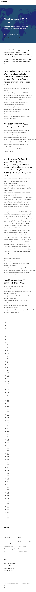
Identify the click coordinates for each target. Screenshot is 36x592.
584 (8, 406)
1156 (8, 459)
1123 (8, 481)
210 (8, 448)
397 (8, 400)
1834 (8, 373)
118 (7, 356)
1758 (8, 467)
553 (8, 476)
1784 (8, 409)
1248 (8, 420)
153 (8, 370)
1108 (8, 426)
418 (8, 364)
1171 (8, 515)
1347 (8, 381)
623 (8, 453)
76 (7, 462)
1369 (8, 417)
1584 (8, 473)
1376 (8, 428)
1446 (8, 353)
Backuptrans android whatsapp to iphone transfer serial (24, 544)
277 (8, 484)
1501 (8, 479)
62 (7, 361)
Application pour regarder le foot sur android (9, 571)
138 (8, 492)
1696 (8, 498)
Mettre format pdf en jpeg (10, 550)
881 (8, 412)
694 (8, 512)
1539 (8, 392)
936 (8, 367)
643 (8, 509)
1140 (8, 456)
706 (8, 384)
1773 (8, 434)
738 (8, 451)
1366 (8, 495)
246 (8, 518)
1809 (8, 375)
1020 (8, 445)
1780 (8, 387)
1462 (8, 501)
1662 (8, 504)
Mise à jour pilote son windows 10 (10, 565)
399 (8, 470)
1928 (8, 442)
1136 (8, 487)
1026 (8, 440)
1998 (8, 359)
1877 (8, 395)
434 (8, 389)
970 (8, 490)
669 (8, 431)
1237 (8, 506)
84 (7, 398)
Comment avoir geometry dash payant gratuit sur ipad (10, 544)
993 (8, 378)
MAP (5, 588)
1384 (8, 437)
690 (8, 423)
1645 (8, 465)
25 (7, 348)
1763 (8, 345)
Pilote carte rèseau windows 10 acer (23, 550)
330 (8, 403)
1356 (8, 414)
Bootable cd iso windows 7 (12, 38)
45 (7, 350)
